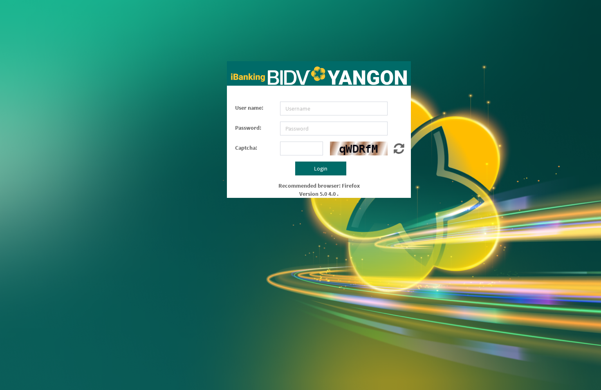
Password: (248, 127)
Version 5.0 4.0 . (319, 193)
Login (320, 168)
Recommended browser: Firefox (319, 185)
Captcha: (246, 147)
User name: (249, 107)
